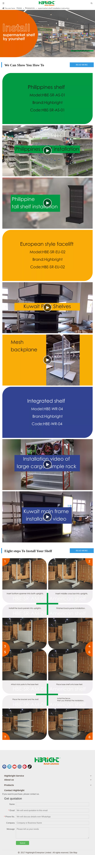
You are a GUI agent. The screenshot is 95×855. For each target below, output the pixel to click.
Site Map (73, 853)
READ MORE (58, 65)
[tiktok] (30, 767)
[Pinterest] (25, 767)
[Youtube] (14, 767)
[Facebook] (4, 767)
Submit (22, 843)
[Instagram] (20, 767)
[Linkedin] (9, 767)
